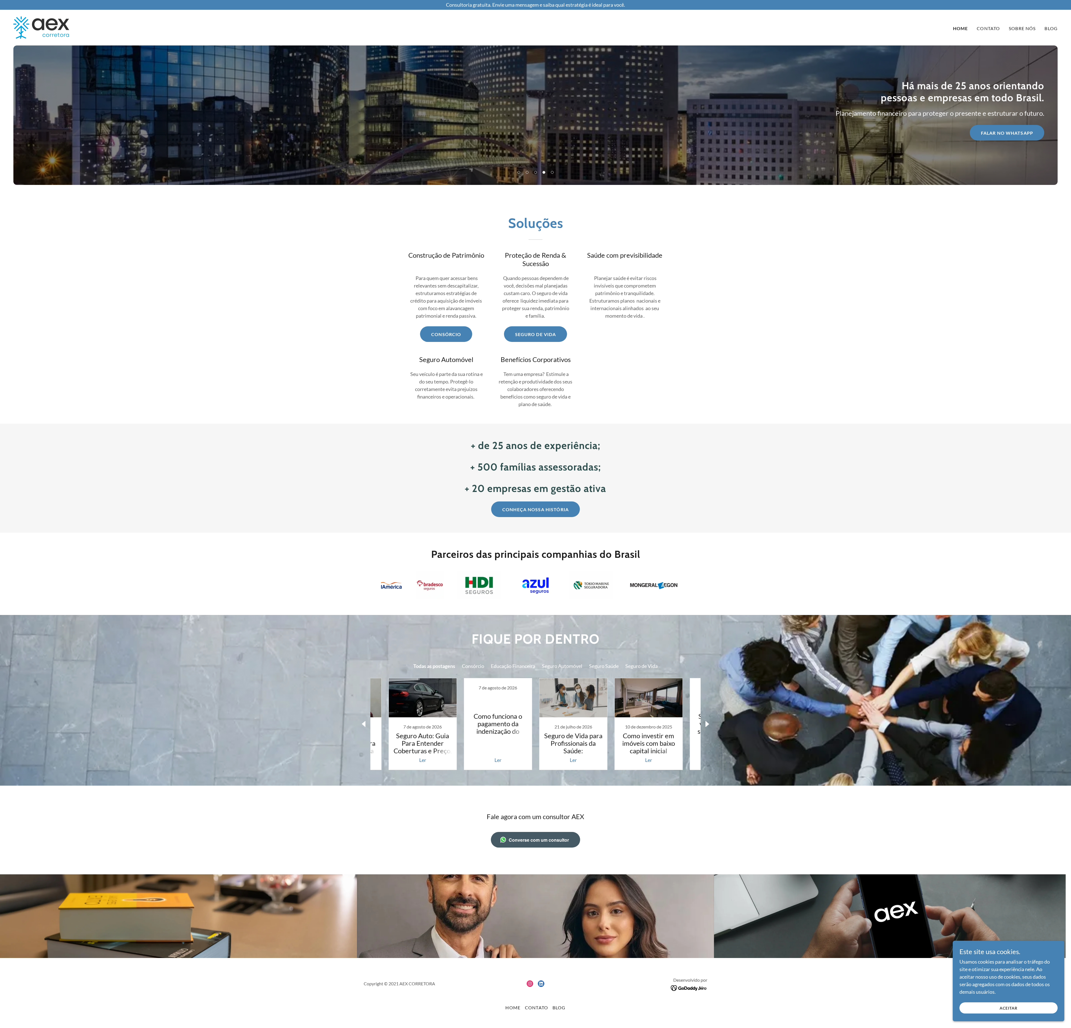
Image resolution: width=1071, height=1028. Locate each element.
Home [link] (960, 28)
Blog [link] (1051, 28)
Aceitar (1008, 1008)
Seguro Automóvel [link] (562, 666)
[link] (41, 27)
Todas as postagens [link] (434, 666)
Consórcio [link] (473, 666)
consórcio (446, 334)
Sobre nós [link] (1022, 28)
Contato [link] (988, 28)
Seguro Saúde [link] (604, 666)
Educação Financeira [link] (513, 666)
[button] (518, 172)
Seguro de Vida (535, 334)
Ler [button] (422, 760)
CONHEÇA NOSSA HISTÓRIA (535, 509)
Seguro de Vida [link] (641, 666)
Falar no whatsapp (1007, 133)
